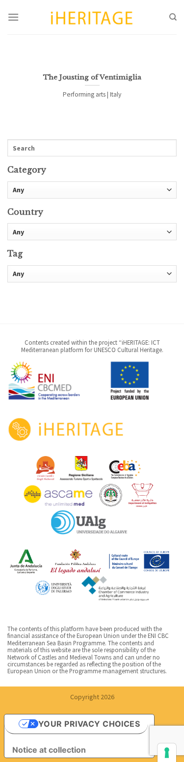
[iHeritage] (92, 17)
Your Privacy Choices (89, 724)
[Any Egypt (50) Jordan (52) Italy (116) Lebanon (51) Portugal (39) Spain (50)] (92, 231)
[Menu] (13, 17)
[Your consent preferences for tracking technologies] (167, 752)
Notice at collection (49, 750)
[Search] (173, 17)
